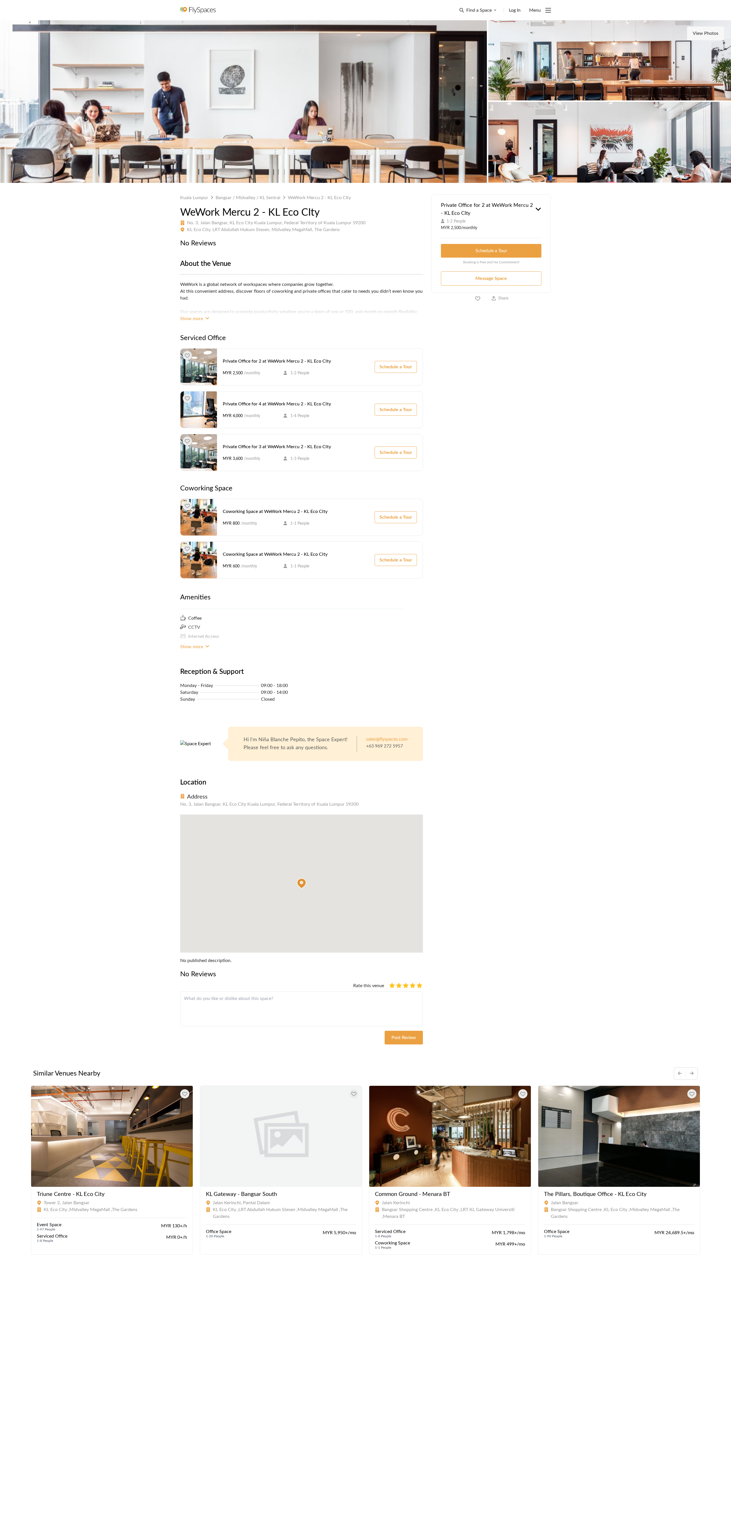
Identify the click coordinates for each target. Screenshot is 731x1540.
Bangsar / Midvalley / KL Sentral (248, 197)
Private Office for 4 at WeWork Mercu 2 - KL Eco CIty (277, 404)
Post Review (403, 1037)
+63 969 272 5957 (384, 746)
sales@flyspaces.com (386, 739)
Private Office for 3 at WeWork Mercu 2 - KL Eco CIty (277, 446)
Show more (192, 318)
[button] (301, 883)
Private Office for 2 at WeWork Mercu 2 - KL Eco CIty (277, 361)
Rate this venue (368, 985)
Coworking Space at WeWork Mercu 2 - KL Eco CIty (275, 511)
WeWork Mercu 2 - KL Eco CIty (319, 197)
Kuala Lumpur (194, 197)
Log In (515, 10)
